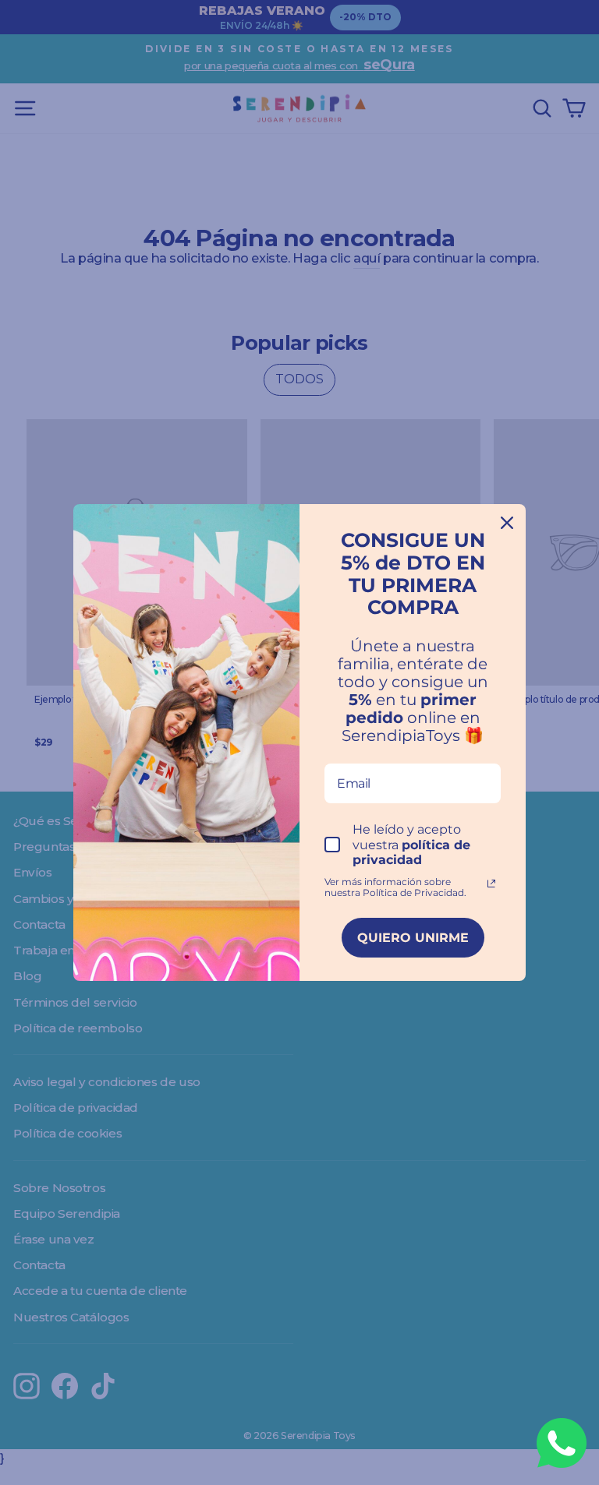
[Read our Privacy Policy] (491, 883)
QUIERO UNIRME (413, 937)
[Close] (507, 522)
